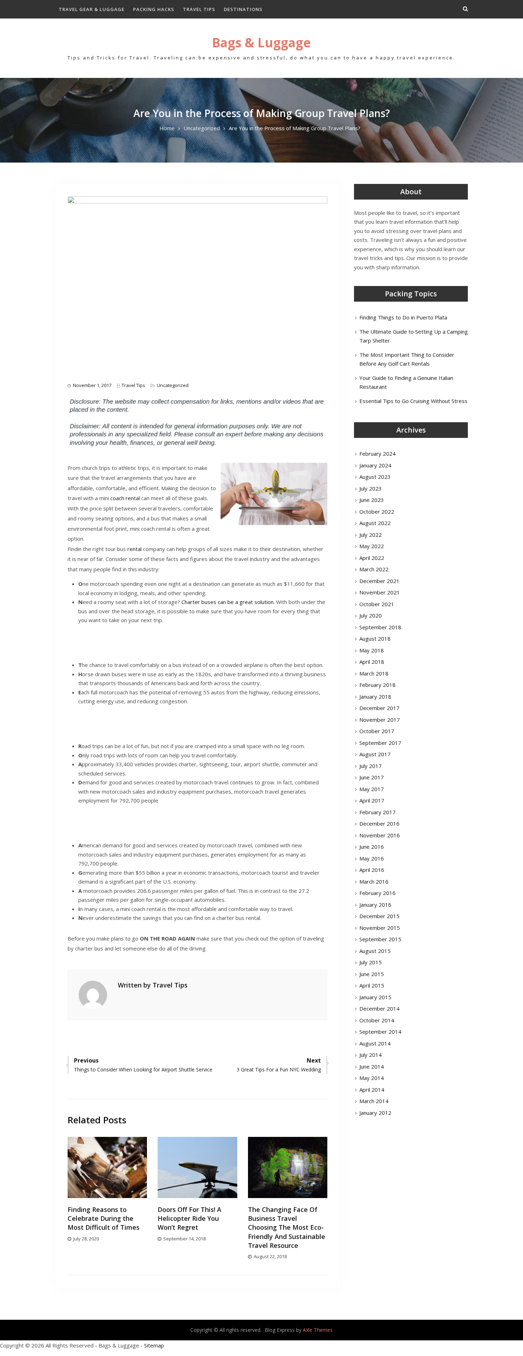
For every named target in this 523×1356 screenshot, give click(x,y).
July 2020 (370, 615)
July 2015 (370, 962)
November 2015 (379, 927)
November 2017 (379, 719)
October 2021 (376, 604)
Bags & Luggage (261, 42)
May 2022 (371, 546)
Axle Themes (318, 1329)
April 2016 (371, 869)
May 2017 (371, 789)
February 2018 (377, 684)
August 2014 (375, 1043)
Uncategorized (173, 385)
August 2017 (375, 754)
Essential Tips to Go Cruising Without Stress (413, 400)
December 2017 (379, 707)
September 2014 (380, 1031)
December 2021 (379, 580)
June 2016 (371, 846)
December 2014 (379, 1008)
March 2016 (374, 881)
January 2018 (375, 696)
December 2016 (379, 823)
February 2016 (377, 892)
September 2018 (380, 627)
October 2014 (376, 1020)
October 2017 (376, 731)
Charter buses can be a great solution (227, 601)
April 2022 (371, 557)
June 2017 (371, 777)
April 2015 (371, 985)
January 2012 (375, 1112)
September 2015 (380, 939)
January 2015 (375, 997)
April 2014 (371, 1089)
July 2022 (370, 534)
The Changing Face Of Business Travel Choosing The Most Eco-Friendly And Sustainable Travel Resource (286, 1227)
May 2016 (371, 858)
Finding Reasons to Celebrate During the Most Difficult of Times (103, 1218)
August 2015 (375, 950)
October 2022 (376, 511)
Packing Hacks (153, 9)
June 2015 (371, 974)
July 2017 (370, 765)
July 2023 (370, 488)
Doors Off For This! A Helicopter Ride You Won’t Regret (189, 1218)
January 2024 (375, 465)
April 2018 (371, 661)
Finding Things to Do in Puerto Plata (403, 317)
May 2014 (371, 1077)
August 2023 (375, 476)
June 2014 (371, 1066)
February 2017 (377, 812)
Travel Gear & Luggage (92, 9)
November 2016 (379, 835)
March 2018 (374, 673)
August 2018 (375, 638)
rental (134, 548)
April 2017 (371, 800)
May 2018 (371, 650)
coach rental (125, 498)
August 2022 (375, 522)
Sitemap (154, 1345)
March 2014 (374, 1101)
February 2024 (377, 453)
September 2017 (380, 742)
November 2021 (379, 592)
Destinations (243, 9)
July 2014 (370, 1054)
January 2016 (375, 904)
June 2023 (371, 499)
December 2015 (379, 916)
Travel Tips (199, 9)
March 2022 (374, 569)
